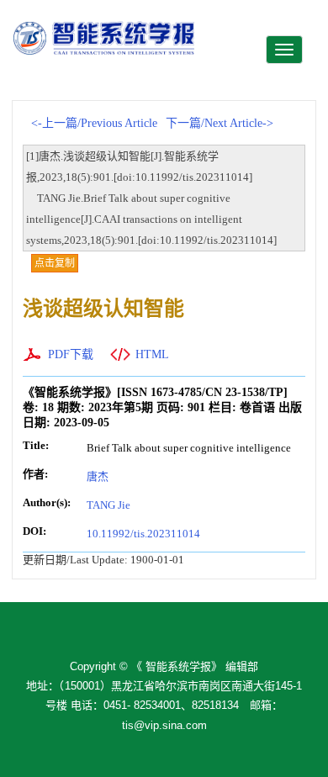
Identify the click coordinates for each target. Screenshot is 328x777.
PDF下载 (70, 354)
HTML (152, 354)
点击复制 (54, 263)
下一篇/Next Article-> (219, 123)
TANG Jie (108, 505)
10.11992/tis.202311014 (143, 533)
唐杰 (97, 476)
